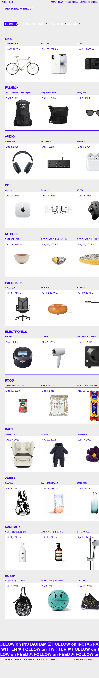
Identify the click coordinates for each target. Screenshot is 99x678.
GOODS (11, 24)
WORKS (72, 24)
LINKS (23, 24)
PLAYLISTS (55, 24)
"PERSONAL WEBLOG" (18, 8)
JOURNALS (29, 659)
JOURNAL (37, 24)
